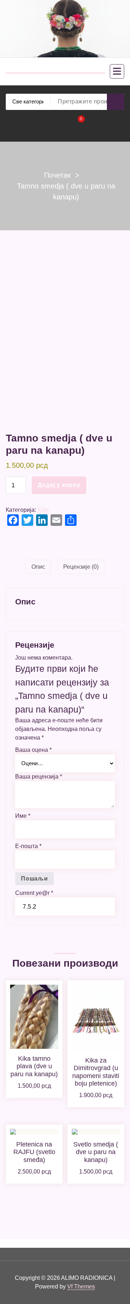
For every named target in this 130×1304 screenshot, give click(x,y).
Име (22, 816)
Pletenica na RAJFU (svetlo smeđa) (34, 1152)
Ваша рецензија (38, 776)
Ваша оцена (33, 750)
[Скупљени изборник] (117, 71)
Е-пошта (28, 846)
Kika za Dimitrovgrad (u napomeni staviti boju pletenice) (95, 1072)
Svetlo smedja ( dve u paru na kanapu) (95, 1152)
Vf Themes (81, 1286)
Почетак (57, 175)
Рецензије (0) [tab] (81, 567)
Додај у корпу (59, 485)
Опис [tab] (38, 567)
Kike (43, 510)
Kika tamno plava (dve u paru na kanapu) (34, 1066)
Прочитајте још (34, 1095)
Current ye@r (34, 893)
